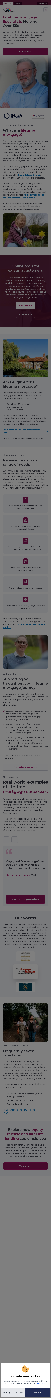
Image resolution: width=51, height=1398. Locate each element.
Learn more (41, 1383)
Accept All (38, 1392)
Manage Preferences (13, 1392)
